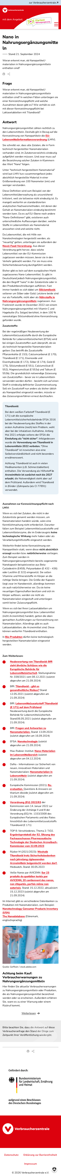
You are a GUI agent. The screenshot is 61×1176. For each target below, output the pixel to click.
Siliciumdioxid (47, 289)
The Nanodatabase (14, 916)
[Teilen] (9, 74)
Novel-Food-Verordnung (17, 246)
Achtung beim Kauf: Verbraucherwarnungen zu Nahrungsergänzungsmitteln (24, 977)
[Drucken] (4, 74)
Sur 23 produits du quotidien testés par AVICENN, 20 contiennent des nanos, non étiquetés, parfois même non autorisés (32, 880)
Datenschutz (11, 1155)
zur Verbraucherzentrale (42, 2)
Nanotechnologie (28, 741)
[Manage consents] (54, 1169)
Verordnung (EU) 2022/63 (25, 802)
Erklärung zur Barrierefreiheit (40, 1155)
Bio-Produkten (14, 637)
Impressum (30, 1164)
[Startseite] (13, 10)
